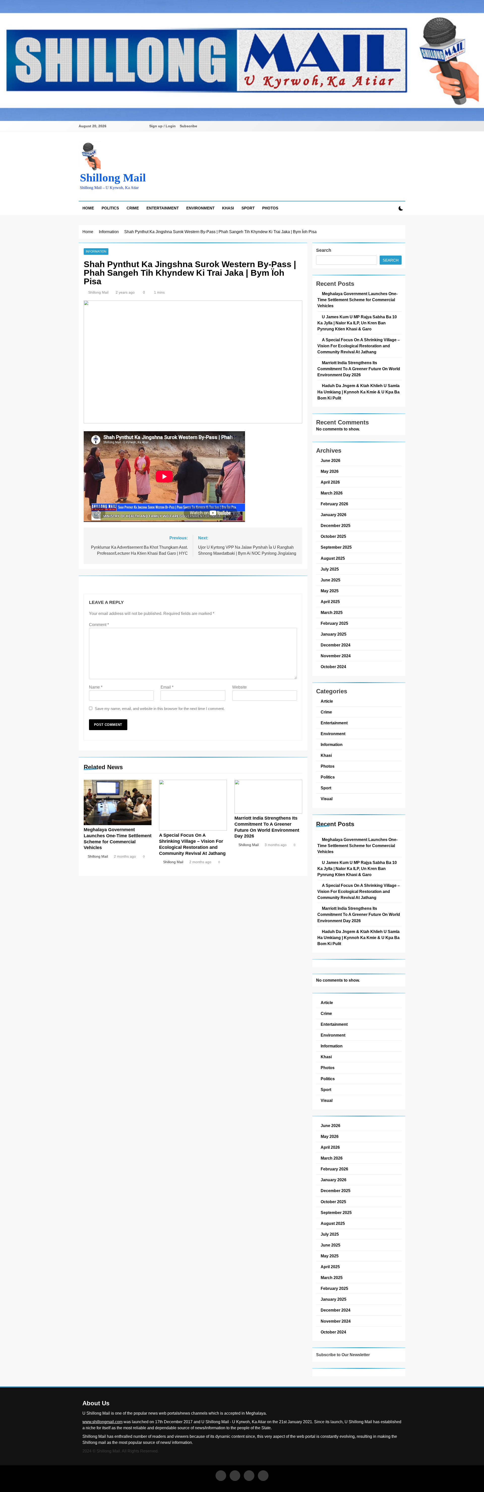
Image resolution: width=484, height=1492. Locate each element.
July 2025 (330, 569)
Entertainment (162, 208)
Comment (99, 625)
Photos (270, 208)
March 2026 (332, 493)
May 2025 (330, 590)
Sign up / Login (162, 126)
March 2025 (332, 612)
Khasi (228, 208)
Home (88, 208)
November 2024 (336, 656)
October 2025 (333, 536)
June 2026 (330, 460)
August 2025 (333, 558)
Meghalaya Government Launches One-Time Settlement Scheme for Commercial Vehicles (357, 299)
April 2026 (330, 482)
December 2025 (335, 525)
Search (323, 250)
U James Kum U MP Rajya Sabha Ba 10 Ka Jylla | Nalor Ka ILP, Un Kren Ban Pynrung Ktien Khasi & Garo (357, 323)
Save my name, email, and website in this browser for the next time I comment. (160, 708)
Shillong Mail (113, 177)
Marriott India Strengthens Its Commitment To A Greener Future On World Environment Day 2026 (358, 368)
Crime (133, 208)
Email (167, 687)
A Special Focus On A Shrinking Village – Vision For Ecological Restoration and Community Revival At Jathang (358, 345)
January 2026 (333, 514)
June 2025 (330, 580)
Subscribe (188, 126)
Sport (248, 208)
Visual (326, 798)
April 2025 (330, 601)
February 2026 (334, 504)
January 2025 (333, 634)
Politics (110, 208)
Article (327, 701)
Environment (200, 208)
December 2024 (335, 645)
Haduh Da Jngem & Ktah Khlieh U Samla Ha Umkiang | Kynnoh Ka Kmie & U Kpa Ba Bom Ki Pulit (358, 391)
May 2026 (330, 471)
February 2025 (334, 623)
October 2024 (333, 666)
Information (96, 251)
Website (239, 687)
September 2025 (336, 547)
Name (95, 687)
